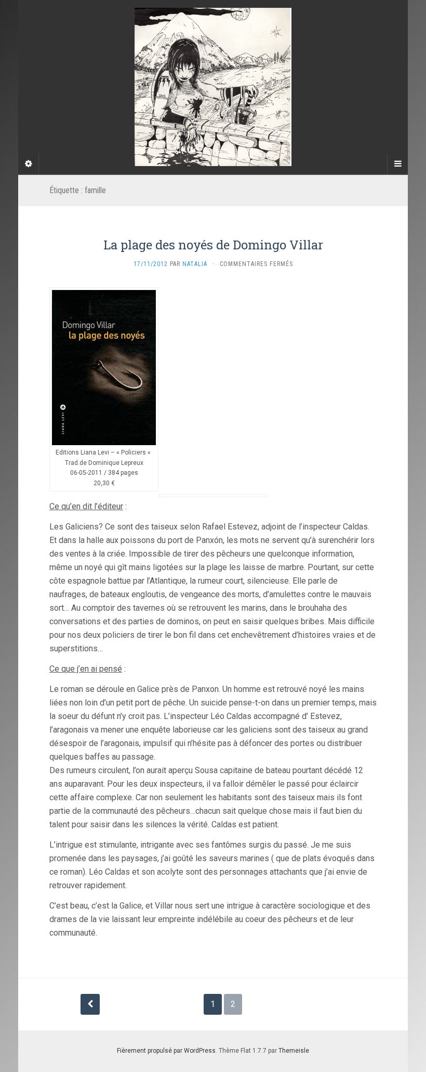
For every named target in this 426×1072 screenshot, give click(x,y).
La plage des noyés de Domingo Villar (213, 244)
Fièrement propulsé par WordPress (166, 1050)
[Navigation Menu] (397, 164)
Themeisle (293, 1050)
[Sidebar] (28, 164)
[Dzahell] (213, 87)
